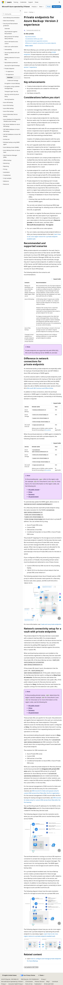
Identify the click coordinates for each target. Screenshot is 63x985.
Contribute (55, 981)
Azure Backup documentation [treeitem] (11, 17)
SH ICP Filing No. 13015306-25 (9, 979)
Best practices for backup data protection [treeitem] (12, 37)
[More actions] (60, 12)
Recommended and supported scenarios (36, 41)
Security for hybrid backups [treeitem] (12, 65)
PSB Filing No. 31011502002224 (29, 979)
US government (33, 497)
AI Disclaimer (29, 981)
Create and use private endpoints (51, 624)
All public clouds (33, 490)
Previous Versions (39, 981)
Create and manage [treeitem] (12, 80)
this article (48, 430)
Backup (31, 12)
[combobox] (11, 14)
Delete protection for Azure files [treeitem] (12, 58)
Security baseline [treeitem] (9, 99)
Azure (25, 12)
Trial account (56, 6)
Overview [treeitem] (7, 28)
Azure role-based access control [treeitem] (11, 42)
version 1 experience (30, 67)
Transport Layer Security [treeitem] (11, 91)
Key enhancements (30, 36)
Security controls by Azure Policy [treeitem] (12, 95)
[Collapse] (20, 10)
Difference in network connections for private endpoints (40, 43)
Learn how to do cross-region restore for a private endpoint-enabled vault (44, 236)
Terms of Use (28, 984)
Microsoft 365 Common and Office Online (40, 388)
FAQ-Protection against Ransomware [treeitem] (11, 32)
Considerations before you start (34, 39)
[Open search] (59, 2)
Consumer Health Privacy (15, 984)
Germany (31, 494)
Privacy (43, 979)
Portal (48, 6)
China (30, 492)
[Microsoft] (3, 2)
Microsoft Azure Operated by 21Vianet (11, 981)
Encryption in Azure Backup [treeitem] (12, 83)
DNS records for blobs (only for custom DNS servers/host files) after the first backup (42, 800)
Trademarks (37, 984)
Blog (47, 981)
